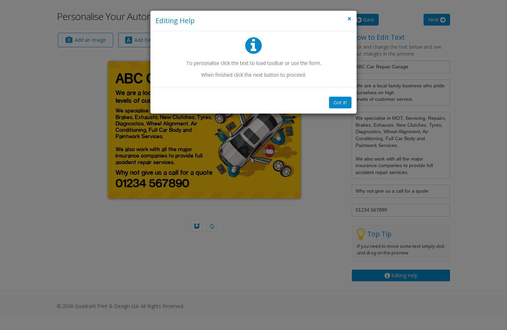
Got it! (340, 102)
